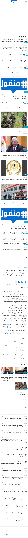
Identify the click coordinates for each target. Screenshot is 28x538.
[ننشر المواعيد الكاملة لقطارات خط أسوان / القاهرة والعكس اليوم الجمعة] (14, 192)
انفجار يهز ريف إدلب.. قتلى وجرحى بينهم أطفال (21, 393)
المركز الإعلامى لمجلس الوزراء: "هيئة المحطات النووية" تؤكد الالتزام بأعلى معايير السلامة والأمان (14, 477)
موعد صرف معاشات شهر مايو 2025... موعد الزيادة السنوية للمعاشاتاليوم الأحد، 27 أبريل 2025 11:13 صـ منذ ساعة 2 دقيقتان (14, 238)
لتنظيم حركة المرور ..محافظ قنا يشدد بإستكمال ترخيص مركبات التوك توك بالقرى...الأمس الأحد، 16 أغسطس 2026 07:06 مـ (14, 440)
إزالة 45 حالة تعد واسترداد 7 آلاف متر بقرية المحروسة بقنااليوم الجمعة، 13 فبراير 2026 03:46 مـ (15, 97)
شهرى (21, 411)
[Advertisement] (14, 18)
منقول (22, 331)
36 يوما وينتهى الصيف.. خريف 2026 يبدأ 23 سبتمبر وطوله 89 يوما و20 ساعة (14, 484)
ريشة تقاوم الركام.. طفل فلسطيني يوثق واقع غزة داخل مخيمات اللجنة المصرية (14, 505)
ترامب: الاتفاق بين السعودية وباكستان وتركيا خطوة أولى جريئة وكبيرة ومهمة (14, 448)
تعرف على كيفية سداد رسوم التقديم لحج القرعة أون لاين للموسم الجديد (14, 491)
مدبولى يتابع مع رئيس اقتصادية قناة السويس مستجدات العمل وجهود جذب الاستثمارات (14, 61)
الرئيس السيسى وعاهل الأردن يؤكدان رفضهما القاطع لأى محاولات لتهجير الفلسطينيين (14, 108)
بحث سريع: (25, 257)
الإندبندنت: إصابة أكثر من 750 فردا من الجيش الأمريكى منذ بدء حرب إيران (15, 132)
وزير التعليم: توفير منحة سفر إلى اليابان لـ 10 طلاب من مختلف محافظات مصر (14, 470)
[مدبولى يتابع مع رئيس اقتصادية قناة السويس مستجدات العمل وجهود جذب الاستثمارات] (14, 55)
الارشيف (25, 267)
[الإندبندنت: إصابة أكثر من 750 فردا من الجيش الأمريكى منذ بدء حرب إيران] (14, 120)
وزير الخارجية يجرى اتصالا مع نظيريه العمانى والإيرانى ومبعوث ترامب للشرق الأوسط (15, 73)
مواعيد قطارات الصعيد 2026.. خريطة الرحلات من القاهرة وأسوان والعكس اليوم (14, 519)
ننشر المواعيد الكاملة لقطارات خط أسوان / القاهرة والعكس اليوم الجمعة (14, 203)
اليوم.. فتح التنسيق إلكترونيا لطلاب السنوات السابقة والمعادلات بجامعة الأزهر (15, 156)
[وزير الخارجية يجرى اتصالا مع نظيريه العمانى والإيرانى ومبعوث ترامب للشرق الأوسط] (14, 68)
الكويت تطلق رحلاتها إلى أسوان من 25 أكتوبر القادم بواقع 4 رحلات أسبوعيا (14, 512)
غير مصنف (21, 267)
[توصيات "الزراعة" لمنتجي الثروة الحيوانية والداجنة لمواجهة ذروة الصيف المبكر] (14, 244)
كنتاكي (23, 315)
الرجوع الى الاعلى (4, 534)
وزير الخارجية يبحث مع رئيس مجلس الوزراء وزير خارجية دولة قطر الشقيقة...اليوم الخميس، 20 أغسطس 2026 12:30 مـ (14, 463)
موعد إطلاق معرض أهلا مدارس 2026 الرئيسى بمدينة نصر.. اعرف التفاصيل (14, 180)
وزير (14, 291)
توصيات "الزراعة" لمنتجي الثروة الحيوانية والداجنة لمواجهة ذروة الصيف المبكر (15, 250)
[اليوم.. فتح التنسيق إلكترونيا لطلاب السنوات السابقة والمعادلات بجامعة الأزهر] (14, 144)
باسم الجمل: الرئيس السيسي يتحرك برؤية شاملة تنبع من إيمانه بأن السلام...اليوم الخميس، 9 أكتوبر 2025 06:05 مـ (14, 227)
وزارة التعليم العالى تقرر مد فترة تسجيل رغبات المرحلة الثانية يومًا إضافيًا (14, 425)
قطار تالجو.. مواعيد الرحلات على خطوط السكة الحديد (21, 378)
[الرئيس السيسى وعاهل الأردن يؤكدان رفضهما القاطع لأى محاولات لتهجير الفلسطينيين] (14, 102)
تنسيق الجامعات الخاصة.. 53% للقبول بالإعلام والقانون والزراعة (15, 455)
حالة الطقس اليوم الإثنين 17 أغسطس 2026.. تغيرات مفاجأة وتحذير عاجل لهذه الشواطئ (15, 498)
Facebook (24, 399)
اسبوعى (25, 411)
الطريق (8, 324)
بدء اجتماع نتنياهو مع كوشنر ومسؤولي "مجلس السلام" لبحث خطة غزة (15, 432)
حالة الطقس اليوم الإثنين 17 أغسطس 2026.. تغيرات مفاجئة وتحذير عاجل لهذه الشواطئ (15, 418)
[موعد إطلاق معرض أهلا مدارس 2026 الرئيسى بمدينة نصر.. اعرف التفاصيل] (14, 168)
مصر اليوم (16, 267)
